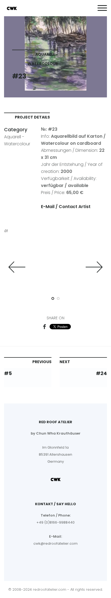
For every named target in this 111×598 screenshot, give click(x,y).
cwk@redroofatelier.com (55, 543)
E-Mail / (50, 206)
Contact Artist (75, 206)
